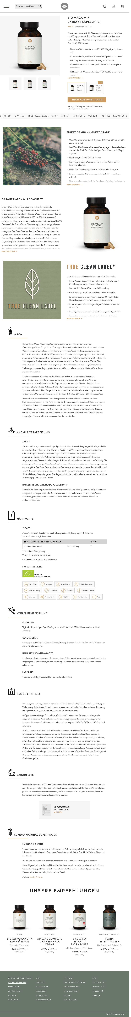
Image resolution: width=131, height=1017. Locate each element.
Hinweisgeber (70, 1000)
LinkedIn (96, 991)
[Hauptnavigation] (6, 6)
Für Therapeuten (71, 987)
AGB (38, 978)
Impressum (41, 991)
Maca (70, 26)
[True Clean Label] (91, 267)
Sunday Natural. (36, 876)
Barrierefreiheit (43, 1000)
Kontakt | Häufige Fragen (19, 978)
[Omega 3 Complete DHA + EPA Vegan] (50, 917)
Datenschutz (42, 987)
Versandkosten (98, 106)
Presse (67, 995)
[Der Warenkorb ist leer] (122, 6)
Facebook (97, 982)
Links (95, 995)
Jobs (94, 978)
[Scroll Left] (3, 116)
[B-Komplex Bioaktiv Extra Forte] (80, 917)
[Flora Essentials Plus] (109, 917)
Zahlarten (13, 1000)
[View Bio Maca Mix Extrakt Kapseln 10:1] (15, 84)
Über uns (68, 978)
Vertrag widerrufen (17, 982)
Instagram (97, 987)
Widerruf (40, 982)
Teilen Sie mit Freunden (74, 982)
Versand (12, 995)
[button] (15, 83)
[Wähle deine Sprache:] (104, 6)
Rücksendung (14, 991)
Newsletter (41, 995)
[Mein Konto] (113, 6)
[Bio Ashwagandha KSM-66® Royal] (20, 917)
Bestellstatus (14, 987)
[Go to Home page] (64, 6)
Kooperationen (71, 991)
